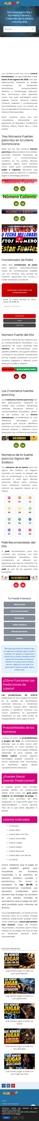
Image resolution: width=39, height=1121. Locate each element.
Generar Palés (19, 316)
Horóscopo (19, 618)
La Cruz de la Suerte (19, 611)
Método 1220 (19, 604)
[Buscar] (32, 28)
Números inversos (19, 631)
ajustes (18, 1114)
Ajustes (16, 1117)
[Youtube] (13, 1086)
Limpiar (19, 320)
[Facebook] (4, 1086)
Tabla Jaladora (19, 625)
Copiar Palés (19, 325)
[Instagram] (8, 1086)
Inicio (4, 1101)
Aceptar (6, 1117)
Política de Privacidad (10, 1104)
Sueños (19, 638)
